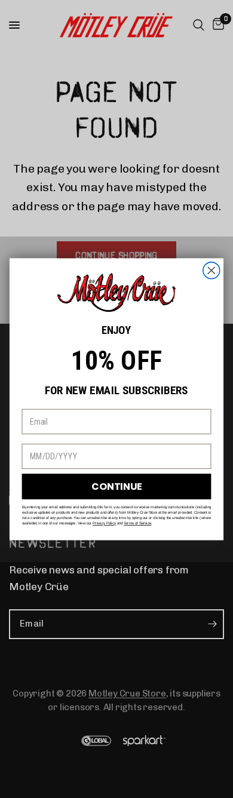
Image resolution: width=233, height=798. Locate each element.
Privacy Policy (104, 523)
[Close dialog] (211, 270)
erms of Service (138, 523)
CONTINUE (116, 486)
